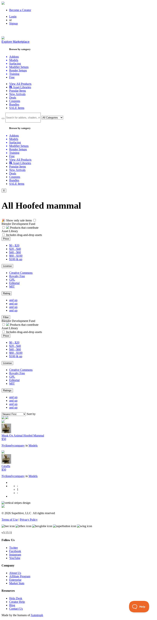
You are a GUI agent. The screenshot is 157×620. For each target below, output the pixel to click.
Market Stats (16, 583)
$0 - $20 (14, 245)
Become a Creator (20, 10)
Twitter (13, 547)
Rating (6, 293)
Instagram (15, 554)
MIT (12, 286)
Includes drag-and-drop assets (24, 235)
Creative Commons (21, 272)
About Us (15, 573)
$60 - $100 (15, 255)
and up (13, 300)
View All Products (20, 83)
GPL (12, 279)
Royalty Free (17, 276)
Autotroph (37, 615)
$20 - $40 (15, 248)
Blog (12, 605)
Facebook (15, 551)
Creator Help (17, 601)
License (7, 266)
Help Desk (15, 598)
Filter (6, 317)
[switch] (34, 220)
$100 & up (15, 259)
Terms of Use (10, 519)
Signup (13, 23)
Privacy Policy (29, 519)
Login (12, 16)
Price (6, 238)
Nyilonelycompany (13, 445)
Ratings (7, 390)
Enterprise (15, 579)
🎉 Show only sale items (17, 220)
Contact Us (16, 608)
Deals (12, 97)
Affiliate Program (19, 576)
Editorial (14, 283)
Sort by (31, 414)
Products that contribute (23, 227)
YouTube (14, 558)
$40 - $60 (15, 252)
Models (33, 445)
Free (12, 77)
